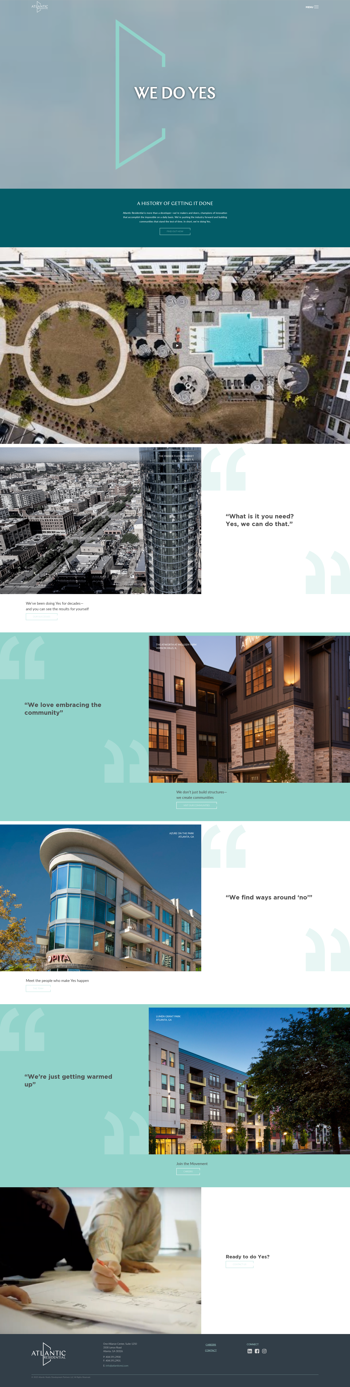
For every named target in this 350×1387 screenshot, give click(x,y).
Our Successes (41, 617)
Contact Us (239, 1264)
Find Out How (175, 231)
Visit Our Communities (196, 805)
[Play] (177, 345)
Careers (188, 1171)
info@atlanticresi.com (117, 1366)
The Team (38, 988)
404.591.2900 (113, 1357)
